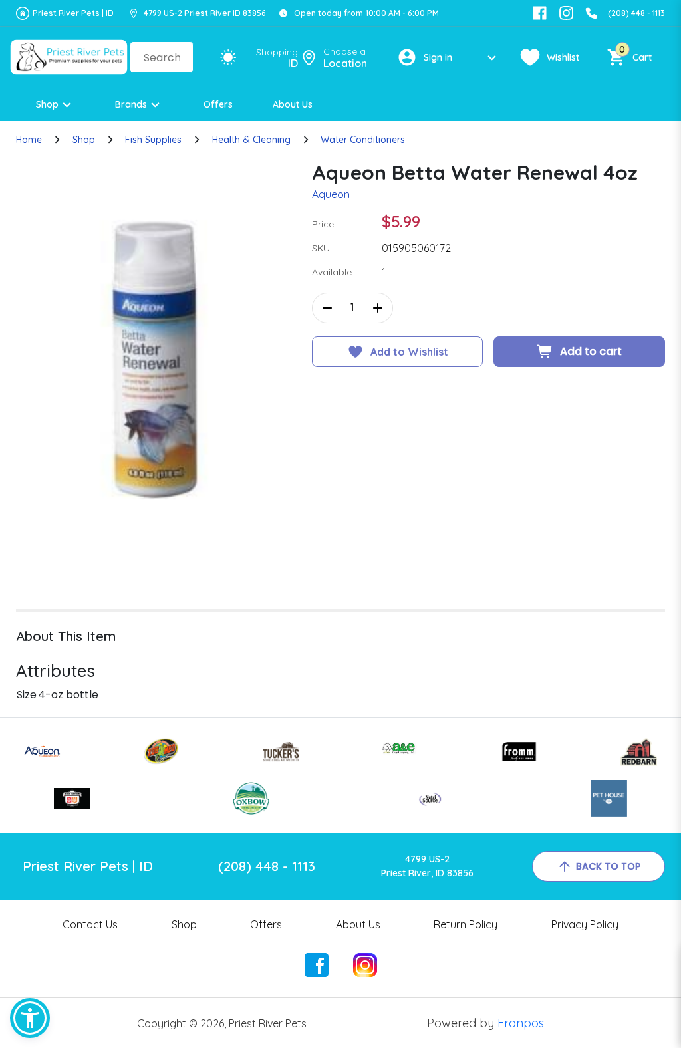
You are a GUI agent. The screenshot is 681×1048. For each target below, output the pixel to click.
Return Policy (465, 924)
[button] (30, 1018)
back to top (608, 866)
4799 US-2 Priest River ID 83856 (205, 13)
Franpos (520, 1023)
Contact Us (90, 924)
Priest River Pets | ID (73, 13)
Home (29, 140)
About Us (293, 104)
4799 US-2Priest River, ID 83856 (427, 866)
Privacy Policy (584, 924)
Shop (47, 104)
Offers (218, 104)
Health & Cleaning (251, 140)
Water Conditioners (363, 140)
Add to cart (591, 351)
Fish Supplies (153, 140)
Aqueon (331, 194)
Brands (131, 104)
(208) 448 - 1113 (636, 13)
